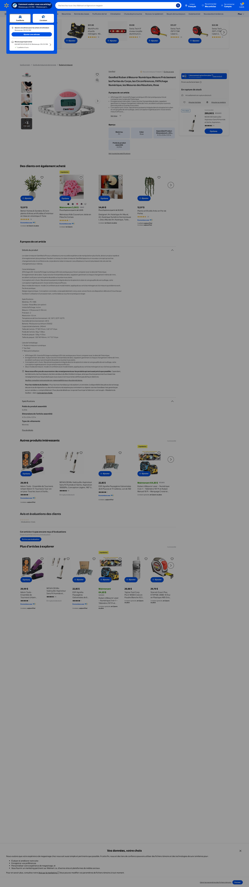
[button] (209, 5)
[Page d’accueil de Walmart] (6, 5)
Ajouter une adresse (32, 34)
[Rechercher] (178, 5)
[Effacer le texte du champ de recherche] (172, 5)
